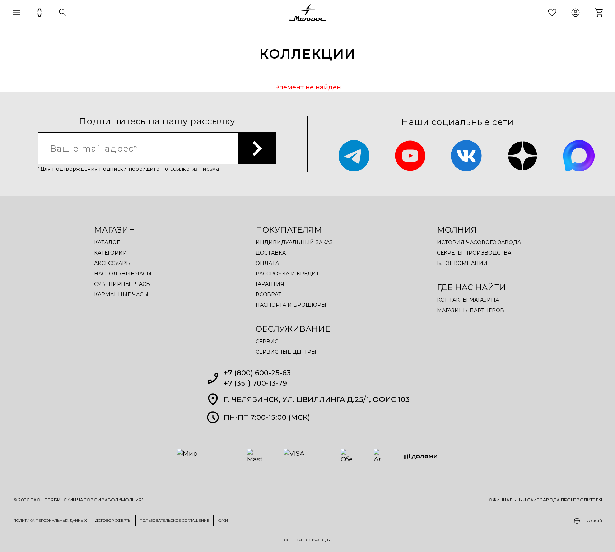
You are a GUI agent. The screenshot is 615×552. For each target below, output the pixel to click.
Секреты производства (474, 253)
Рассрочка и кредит (287, 273)
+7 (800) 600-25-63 (257, 372)
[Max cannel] (579, 155)
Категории (110, 253)
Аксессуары (112, 263)
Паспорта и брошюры (291, 305)
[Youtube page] (410, 155)
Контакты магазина (468, 300)
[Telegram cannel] (354, 155)
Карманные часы (121, 294)
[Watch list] (552, 12)
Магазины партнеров (470, 310)
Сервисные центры (286, 352)
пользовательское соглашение (174, 520)
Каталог (107, 242)
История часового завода (479, 242)
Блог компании (462, 263)
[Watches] (39, 12)
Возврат (268, 294)
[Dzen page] (522, 155)
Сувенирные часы (122, 284)
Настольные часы (123, 273)
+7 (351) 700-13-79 (255, 383)
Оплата (267, 263)
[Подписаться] (257, 148)
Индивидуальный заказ (294, 242)
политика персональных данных (50, 520)
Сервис (267, 341)
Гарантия (270, 284)
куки (223, 520)
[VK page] (466, 155)
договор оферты (113, 520)
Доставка (271, 253)
